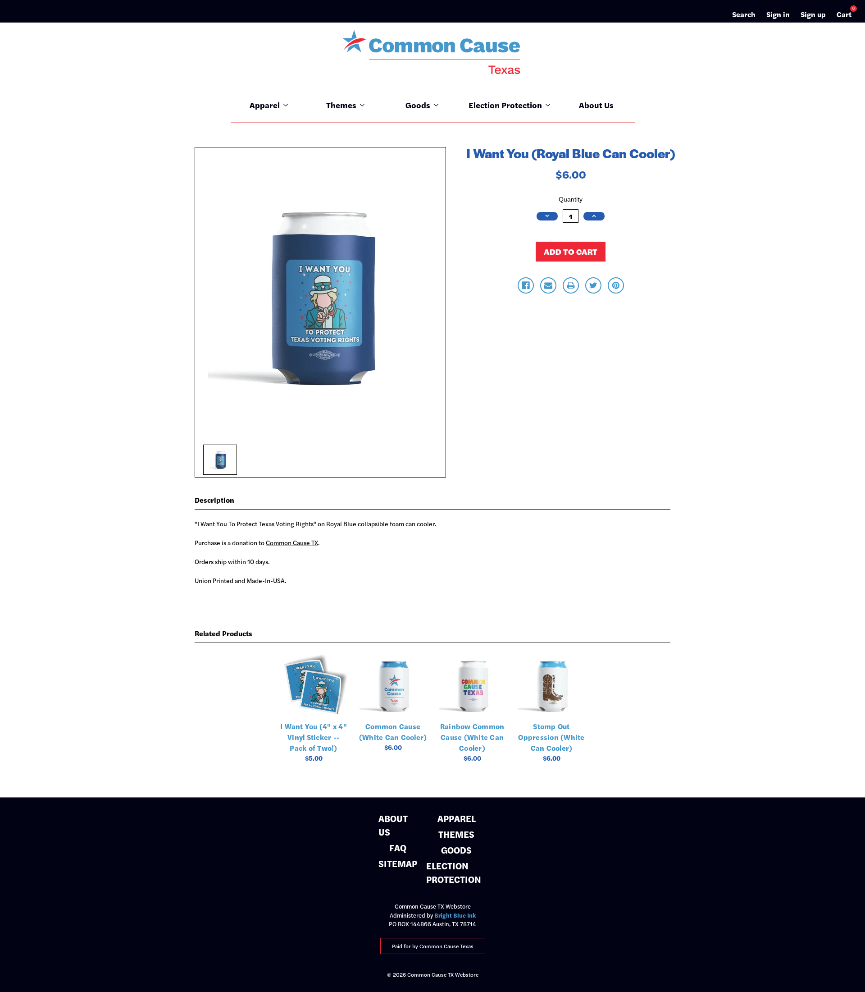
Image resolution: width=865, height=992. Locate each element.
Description (214, 500)
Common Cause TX (292, 542)
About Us (596, 104)
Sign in (778, 14)
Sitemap (397, 863)
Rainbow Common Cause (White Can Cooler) (472, 737)
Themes (341, 104)
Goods (417, 104)
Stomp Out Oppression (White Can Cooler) (551, 737)
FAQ (397, 847)
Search (744, 14)
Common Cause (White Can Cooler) (393, 731)
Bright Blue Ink (455, 915)
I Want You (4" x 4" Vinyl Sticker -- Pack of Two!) (313, 737)
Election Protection (505, 104)
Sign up (813, 14)
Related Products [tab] (223, 633)
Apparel (265, 104)
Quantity (571, 199)
